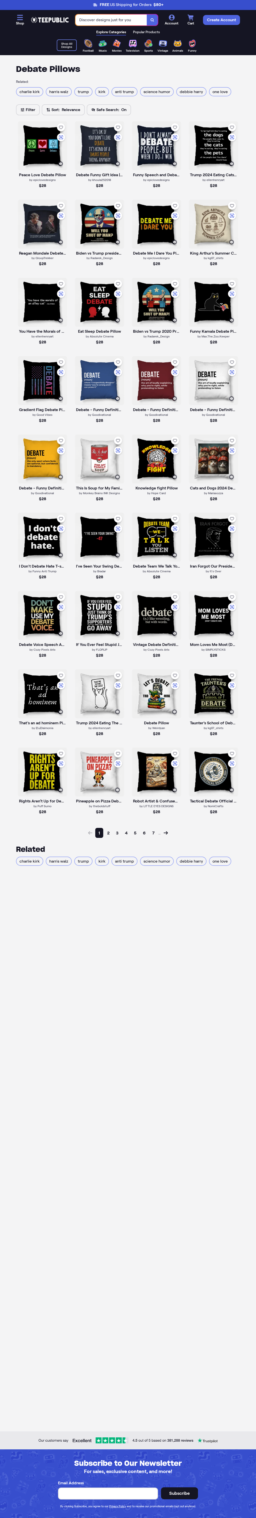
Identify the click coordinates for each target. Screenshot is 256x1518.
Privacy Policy (117, 1506)
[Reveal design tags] (60, 163)
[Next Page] (166, 833)
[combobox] (111, 20)
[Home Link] (49, 20)
